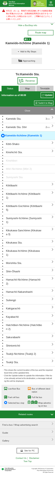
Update (48, 95)
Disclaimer (34, 458)
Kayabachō (12, 316)
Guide (27, 431)
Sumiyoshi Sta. (14, 177)
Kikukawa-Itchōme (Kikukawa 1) (23, 252)
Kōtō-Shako (12, 144)
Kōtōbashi (11, 185)
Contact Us (21, 458)
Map (27, 88)
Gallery (27, 439)
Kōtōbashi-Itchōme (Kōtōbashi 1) (23, 195)
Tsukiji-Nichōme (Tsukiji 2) (21, 353)
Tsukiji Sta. (12, 362)
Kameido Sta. (13, 118)
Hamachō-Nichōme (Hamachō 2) (23, 281)
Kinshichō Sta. (14, 152)
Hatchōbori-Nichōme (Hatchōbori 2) (24, 327)
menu (51, 3)
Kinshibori (11, 160)
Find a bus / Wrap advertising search (27, 423)
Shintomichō (13, 345)
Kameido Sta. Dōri (16, 127)
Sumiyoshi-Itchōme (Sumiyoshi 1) (24, 220)
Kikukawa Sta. (14, 242)
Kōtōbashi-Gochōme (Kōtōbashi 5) (24, 208)
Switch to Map (45, 103)
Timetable (45, 88)
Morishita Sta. (14, 263)
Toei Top (28, 461)
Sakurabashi (13, 337)
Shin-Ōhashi (13, 271)
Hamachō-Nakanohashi (19, 291)
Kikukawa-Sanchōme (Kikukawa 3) (23, 232)
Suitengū (11, 300)
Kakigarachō (13, 308)
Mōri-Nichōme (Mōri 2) (19, 168)
